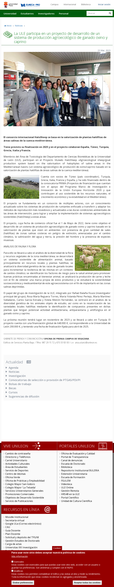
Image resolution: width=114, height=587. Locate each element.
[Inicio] (11, 4)
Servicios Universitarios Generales (24, 490)
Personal (63, 13)
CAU (7, 527)
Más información (19, 556)
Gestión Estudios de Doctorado (22, 540)
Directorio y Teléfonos (17, 457)
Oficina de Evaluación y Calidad (78, 453)
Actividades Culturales (17, 463)
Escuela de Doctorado (73, 463)
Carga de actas (13, 544)
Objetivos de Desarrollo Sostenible (24, 497)
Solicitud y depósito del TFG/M (22, 537)
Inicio (9, 25)
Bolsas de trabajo (20, 384)
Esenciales (19, 561)
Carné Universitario (16, 460)
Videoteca (66, 484)
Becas (12, 388)
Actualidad (78, 19)
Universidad (10, 13)
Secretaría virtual (14, 520)
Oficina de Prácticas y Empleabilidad (25, 480)
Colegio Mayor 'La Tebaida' (20, 487)
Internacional (70, 4)
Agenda (13, 367)
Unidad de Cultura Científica (76, 501)
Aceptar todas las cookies (87, 582)
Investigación (17, 376)
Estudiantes (27, 13)
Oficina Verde (12, 477)
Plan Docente (12, 534)
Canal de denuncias (72, 460)
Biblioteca (86, 4)
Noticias (19, 25)
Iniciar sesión (104, 4)
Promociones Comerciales (19, 494)
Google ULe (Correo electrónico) (23, 523)
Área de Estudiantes (16, 467)
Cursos (13, 392)
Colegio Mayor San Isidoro (20, 484)
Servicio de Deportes (16, 470)
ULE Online (67, 487)
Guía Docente (12, 530)
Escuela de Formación (73, 477)
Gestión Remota (70, 490)
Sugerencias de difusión (24, 396)
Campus (54, 4)
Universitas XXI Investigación (21, 547)
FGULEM (66, 480)
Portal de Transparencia (74, 457)
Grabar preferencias (23, 582)
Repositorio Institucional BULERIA (80, 470)
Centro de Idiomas (15, 473)
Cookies (57, 548)
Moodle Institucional (16, 517)
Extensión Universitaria (74, 473)
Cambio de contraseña (17, 453)
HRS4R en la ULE (70, 494)
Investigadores (46, 13)
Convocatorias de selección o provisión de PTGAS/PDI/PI (44, 380)
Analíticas (18, 570)
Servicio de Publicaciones (19, 501)
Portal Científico (70, 497)
